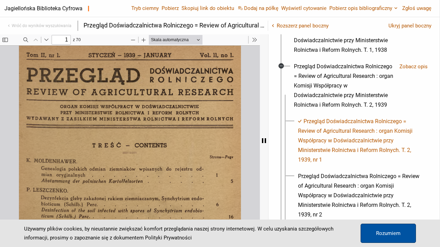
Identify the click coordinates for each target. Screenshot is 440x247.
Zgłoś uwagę (416, 8)
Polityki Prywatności (168, 238)
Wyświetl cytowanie (304, 8)
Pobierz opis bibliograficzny (360, 8)
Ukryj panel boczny (409, 26)
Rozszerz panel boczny (303, 26)
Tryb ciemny (145, 8)
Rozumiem (388, 233)
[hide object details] (264, 140)
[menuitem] (343, 86)
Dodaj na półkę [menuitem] (261, 8)
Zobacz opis (413, 66)
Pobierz (170, 8)
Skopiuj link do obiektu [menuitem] (208, 8)
